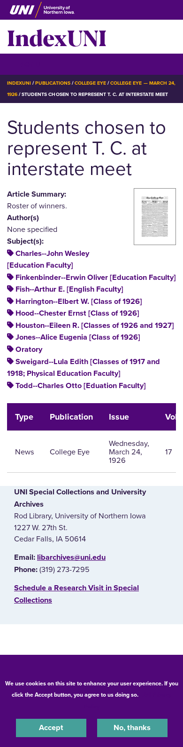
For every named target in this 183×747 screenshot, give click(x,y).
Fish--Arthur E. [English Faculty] (69, 289)
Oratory (28, 349)
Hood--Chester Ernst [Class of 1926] (77, 313)
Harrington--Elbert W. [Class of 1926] (78, 301)
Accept (51, 727)
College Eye (90, 83)
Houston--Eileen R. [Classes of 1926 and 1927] (94, 325)
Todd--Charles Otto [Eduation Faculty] (80, 385)
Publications (52, 83)
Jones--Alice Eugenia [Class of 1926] (77, 337)
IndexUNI (57, 37)
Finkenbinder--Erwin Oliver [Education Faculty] (95, 277)
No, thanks (132, 727)
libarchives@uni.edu (71, 557)
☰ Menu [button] (23, 63)
